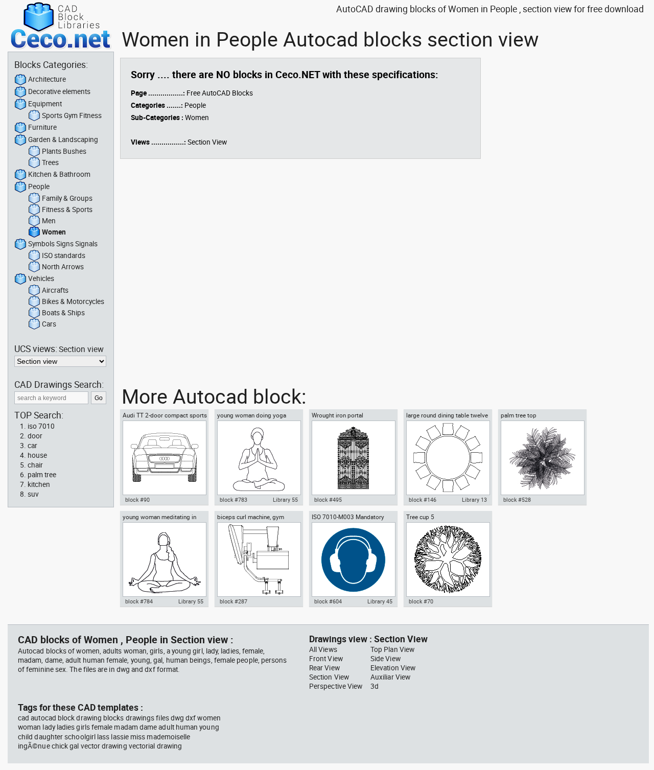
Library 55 (285, 499)
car (32, 445)
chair (35, 465)
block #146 (422, 499)
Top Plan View (392, 649)
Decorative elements (59, 91)
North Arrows (63, 266)
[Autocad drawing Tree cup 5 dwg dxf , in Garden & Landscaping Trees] (447, 559)
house (37, 455)
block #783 (233, 499)
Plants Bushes (64, 151)
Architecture (47, 79)
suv (33, 494)
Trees (50, 162)
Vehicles (41, 278)
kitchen (39, 484)
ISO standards (63, 255)
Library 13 (474, 499)
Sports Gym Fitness (72, 115)
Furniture (42, 127)
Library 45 (379, 601)
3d (374, 686)
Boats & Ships (63, 312)
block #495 (328, 499)
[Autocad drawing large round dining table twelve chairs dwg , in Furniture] (447, 458)
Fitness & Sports (67, 209)
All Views (323, 649)
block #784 (139, 601)
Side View (385, 658)
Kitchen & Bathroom (59, 174)
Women (54, 232)
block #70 (421, 601)
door (35, 435)
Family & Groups (67, 198)
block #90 (137, 499)
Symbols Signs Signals (63, 243)
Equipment (45, 103)
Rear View (324, 667)
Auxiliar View (390, 677)
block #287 (233, 601)
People (39, 186)
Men (49, 220)
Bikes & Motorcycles (73, 301)
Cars (49, 324)
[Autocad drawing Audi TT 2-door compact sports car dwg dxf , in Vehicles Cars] (164, 458)
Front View (326, 658)
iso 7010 (41, 426)
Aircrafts (55, 290)
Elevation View (392, 667)
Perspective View (335, 686)
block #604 (328, 601)
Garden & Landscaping (63, 139)
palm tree (42, 474)
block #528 (517, 499)
